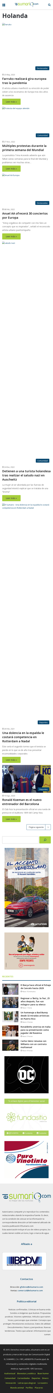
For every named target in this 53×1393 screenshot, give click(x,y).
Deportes (36, 1378)
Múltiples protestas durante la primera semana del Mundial (24, 148)
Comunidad (10, 1378)
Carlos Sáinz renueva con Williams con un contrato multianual (34, 1044)
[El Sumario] (26, 4)
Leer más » (11, 101)
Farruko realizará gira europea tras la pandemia (24, 81)
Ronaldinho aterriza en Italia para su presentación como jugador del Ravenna (35, 1029)
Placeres (39, 1387)
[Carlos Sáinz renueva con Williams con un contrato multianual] (10, 1045)
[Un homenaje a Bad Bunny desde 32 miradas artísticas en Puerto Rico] (10, 1016)
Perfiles (29, 1387)
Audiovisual (9, 1373)
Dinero (45, 1378)
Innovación (11, 1383)
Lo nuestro (43, 1383)
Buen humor (43, 1373)
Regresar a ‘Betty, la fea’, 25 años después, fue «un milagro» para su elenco (35, 1001)
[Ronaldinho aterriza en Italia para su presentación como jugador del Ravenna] (10, 1030)
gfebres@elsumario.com (31, 1287)
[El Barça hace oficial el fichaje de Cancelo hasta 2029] (10, 989)
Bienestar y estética (26, 1373)
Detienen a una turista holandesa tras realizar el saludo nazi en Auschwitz (26, 475)
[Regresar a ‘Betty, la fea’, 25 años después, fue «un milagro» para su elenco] (10, 1002)
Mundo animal (17, 1387)
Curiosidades (23, 1378)
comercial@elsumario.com (30, 1290)
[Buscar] (45, 839)
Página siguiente (36, 827)
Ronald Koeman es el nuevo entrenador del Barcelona (22, 802)
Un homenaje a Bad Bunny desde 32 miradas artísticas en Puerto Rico (35, 1015)
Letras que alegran (27, 1383)
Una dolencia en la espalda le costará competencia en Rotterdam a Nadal (23, 737)
